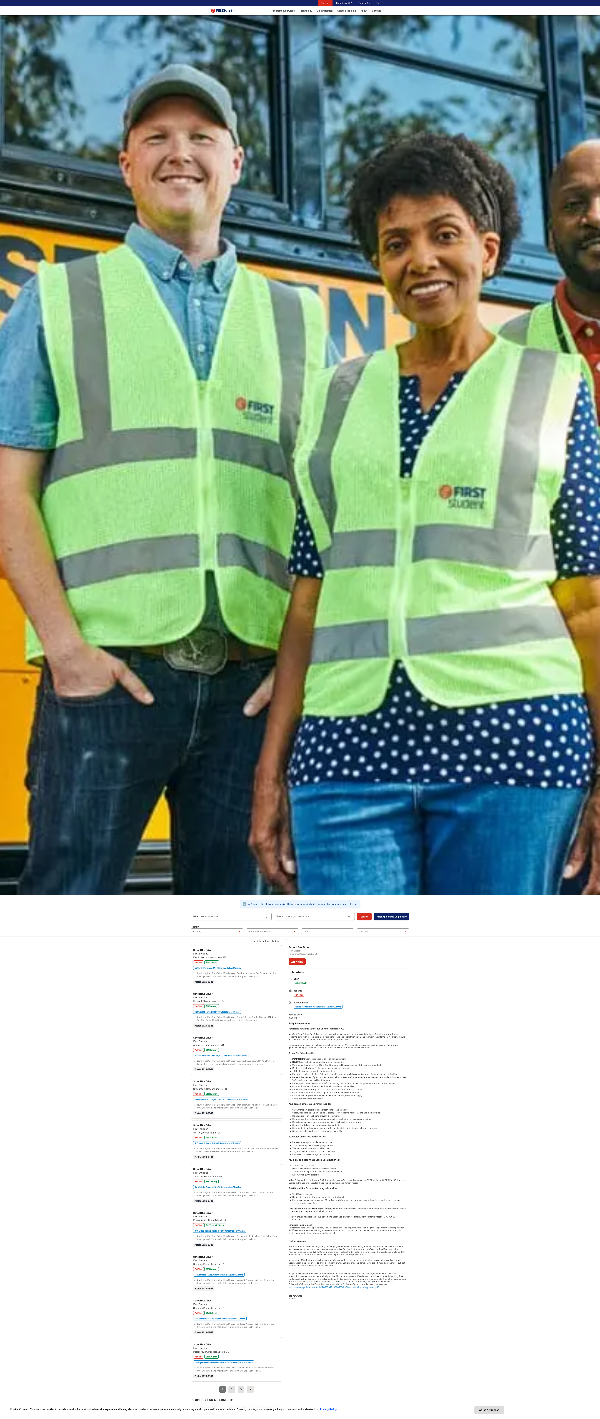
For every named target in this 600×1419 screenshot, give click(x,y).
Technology (305, 10)
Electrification (325, 10)
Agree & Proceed (489, 1410)
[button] (202, 949)
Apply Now (297, 961)
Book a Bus (365, 3)
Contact (376, 10)
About (364, 10)
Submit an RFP (344, 3)
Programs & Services (283, 10)
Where (279, 916)
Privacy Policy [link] (328, 1409)
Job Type (363, 931)
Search (364, 916)
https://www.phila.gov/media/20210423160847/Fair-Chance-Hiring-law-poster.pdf (334, 1287)
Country (197, 931)
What (195, 916)
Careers (325, 3)
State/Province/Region (260, 931)
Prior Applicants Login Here (392, 916)
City (306, 931)
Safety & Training (346, 10)
